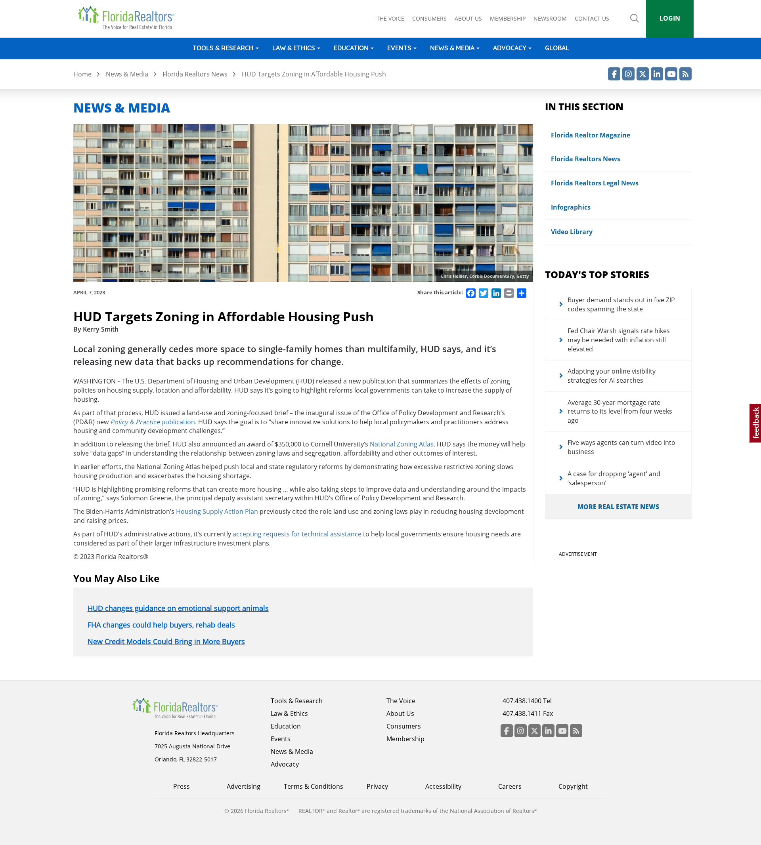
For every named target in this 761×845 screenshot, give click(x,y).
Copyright (573, 786)
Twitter (643, 74)
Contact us (592, 18)
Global (557, 48)
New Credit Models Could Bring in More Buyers (166, 641)
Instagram (628, 74)
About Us (400, 713)
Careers (510, 786)
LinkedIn (657, 74)
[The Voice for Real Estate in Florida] (187, 707)
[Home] (129, 18)
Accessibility (443, 786)
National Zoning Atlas (402, 444)
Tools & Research (223, 48)
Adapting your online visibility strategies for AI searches (612, 376)
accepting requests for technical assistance (297, 534)
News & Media (452, 48)
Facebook (614, 74)
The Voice (390, 18)
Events (399, 48)
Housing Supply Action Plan (217, 511)
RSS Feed (685, 74)
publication (152, 422)
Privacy (377, 786)
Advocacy (509, 48)
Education (351, 48)
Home (82, 74)
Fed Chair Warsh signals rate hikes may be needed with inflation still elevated (619, 339)
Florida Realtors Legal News (595, 183)
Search (635, 23)
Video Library (572, 231)
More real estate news (618, 506)
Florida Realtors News (195, 74)
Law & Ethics (293, 48)
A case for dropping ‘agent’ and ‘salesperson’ (614, 478)
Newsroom (550, 18)
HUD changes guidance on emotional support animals (178, 608)
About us (468, 18)
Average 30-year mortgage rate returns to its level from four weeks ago (620, 411)
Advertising (243, 786)
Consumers (429, 18)
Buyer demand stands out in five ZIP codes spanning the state (621, 304)
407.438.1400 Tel (527, 700)
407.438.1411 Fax (528, 713)
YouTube (671, 74)
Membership (508, 18)
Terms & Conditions (313, 786)
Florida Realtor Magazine (590, 135)
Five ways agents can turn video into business (621, 447)
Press (181, 786)
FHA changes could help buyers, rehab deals (161, 624)
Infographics (571, 207)
